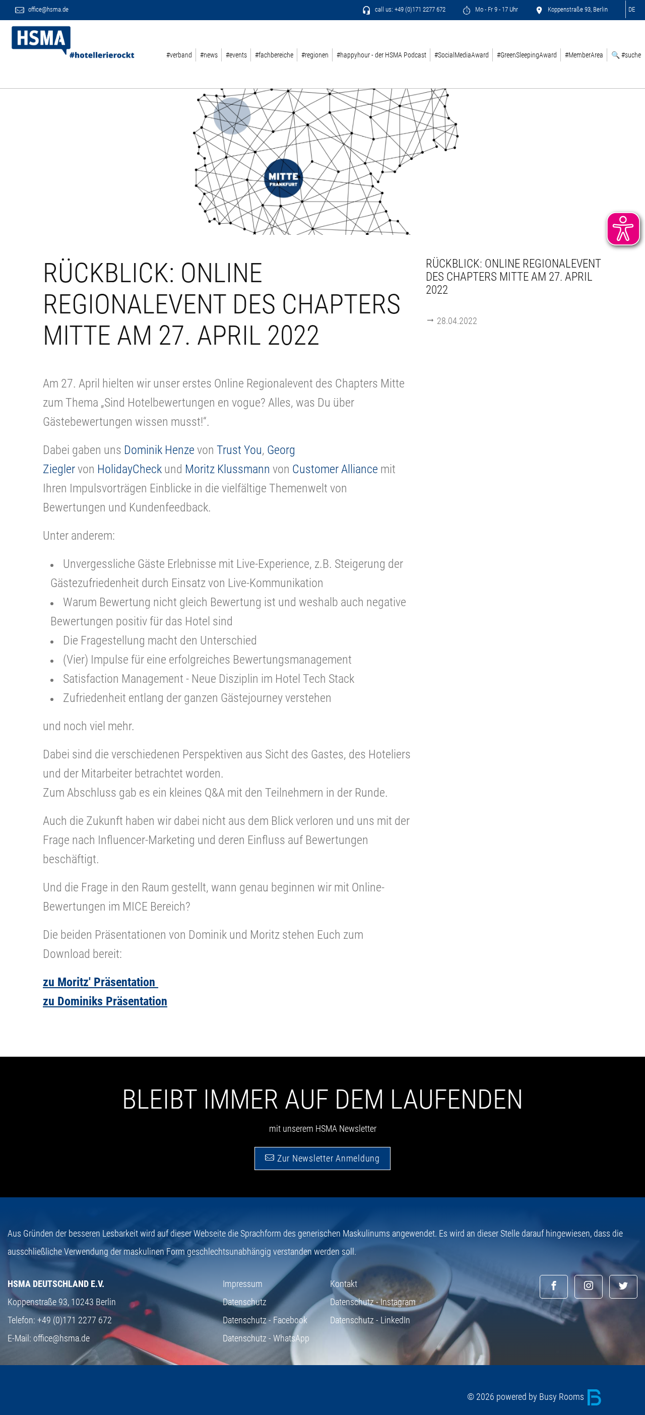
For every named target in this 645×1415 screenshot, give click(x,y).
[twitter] (623, 1287)
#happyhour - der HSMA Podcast (381, 54)
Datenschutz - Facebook (265, 1320)
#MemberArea (584, 54)
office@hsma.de (48, 9)
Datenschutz (245, 1302)
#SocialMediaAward (461, 54)
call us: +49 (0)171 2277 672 (409, 9)
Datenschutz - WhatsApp (266, 1338)
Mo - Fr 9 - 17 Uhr (496, 9)
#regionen (315, 54)
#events (236, 54)
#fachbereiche (274, 54)
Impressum (243, 1283)
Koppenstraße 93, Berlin (577, 9)
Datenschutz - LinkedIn (370, 1320)
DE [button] (631, 9)
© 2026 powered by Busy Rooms (526, 1396)
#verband (179, 54)
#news (209, 54)
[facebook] (554, 1287)
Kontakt (343, 1283)
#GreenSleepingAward (527, 54)
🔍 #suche (626, 54)
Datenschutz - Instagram (373, 1302)
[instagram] (588, 1287)
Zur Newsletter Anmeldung (327, 1158)
